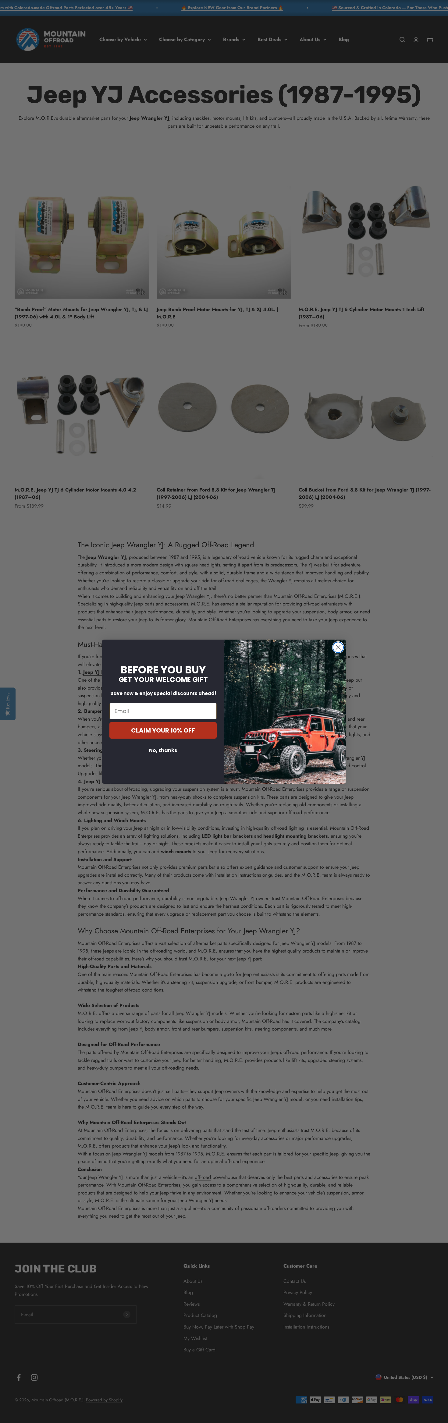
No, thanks (163, 750)
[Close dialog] (338, 647)
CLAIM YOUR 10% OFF (163, 730)
